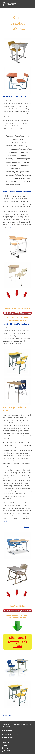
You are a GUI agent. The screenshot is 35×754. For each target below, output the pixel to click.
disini (9, 227)
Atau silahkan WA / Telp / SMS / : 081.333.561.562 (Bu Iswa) (17, 319)
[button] (25, 3)
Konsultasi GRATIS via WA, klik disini (17, 308)
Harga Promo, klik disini (17, 606)
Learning (27, 527)
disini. (5, 521)
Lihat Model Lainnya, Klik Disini (17, 642)
